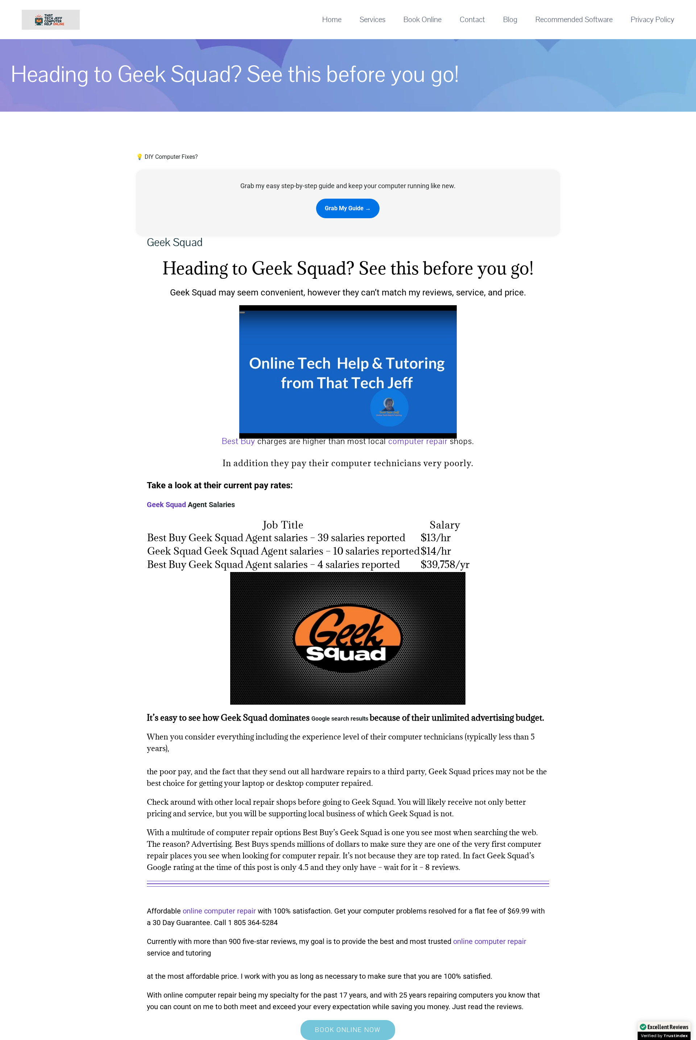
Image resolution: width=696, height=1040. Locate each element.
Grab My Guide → (348, 208)
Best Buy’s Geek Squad (342, 832)
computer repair (418, 441)
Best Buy (238, 441)
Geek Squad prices (461, 771)
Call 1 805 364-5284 (246, 922)
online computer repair (219, 911)
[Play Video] (242, 312)
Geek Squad (166, 504)
